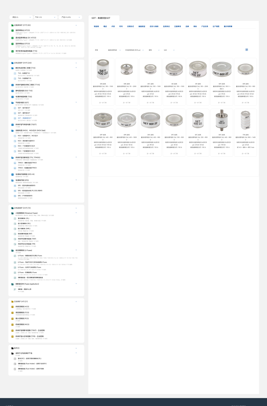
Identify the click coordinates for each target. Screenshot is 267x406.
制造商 (96, 26)
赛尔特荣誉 (228, 26)
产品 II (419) (66, 17)
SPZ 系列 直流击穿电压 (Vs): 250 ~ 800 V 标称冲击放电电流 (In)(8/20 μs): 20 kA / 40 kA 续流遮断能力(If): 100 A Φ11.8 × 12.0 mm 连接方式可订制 (198, 143)
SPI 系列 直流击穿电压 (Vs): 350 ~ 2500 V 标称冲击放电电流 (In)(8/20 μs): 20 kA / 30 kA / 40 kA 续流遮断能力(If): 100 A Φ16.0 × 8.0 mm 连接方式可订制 (198, 92)
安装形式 (130, 26)
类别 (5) (15, 17)
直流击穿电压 (112, 50)
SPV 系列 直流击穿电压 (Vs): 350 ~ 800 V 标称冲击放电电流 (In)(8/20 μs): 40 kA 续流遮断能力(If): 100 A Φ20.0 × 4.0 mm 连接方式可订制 (174, 143)
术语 (113, 26)
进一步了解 (103, 103)
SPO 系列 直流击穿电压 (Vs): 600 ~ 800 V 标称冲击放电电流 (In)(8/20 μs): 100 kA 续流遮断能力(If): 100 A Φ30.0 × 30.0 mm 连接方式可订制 (221, 143)
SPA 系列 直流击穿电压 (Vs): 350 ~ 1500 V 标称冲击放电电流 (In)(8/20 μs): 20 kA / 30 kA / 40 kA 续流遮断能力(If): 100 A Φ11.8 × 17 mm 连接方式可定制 (103, 92)
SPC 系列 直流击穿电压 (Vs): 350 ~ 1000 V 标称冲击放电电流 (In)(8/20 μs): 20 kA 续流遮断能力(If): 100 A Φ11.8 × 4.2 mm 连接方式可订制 (150, 92)
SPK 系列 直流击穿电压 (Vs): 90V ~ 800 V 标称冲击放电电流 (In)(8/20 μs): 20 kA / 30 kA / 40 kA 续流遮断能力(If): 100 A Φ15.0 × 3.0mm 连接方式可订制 (245, 92)
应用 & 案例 (154, 26)
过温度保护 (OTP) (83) (22, 25)
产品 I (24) (38, 17)
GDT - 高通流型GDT (101, 18)
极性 (150, 50)
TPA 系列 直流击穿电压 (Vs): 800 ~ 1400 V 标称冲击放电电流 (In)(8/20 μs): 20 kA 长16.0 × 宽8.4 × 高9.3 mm (246, 141)
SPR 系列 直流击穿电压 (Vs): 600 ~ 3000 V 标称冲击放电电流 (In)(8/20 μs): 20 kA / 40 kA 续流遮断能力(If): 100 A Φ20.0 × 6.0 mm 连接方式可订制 (127, 143)
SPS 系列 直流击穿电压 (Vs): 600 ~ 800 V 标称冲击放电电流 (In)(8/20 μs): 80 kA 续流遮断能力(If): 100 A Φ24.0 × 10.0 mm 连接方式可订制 (150, 143)
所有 (96, 50)
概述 (105, 26)
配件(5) (16, 348)
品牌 (187, 26)
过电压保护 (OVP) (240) (22, 63)
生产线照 (216, 26)
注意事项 (177, 26)
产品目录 (204, 26)
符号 (121, 26)
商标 (195, 26)
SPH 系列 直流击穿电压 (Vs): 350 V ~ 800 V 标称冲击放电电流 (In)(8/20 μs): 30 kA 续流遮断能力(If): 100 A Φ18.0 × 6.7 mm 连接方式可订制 (222, 92)
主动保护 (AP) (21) (21, 301)
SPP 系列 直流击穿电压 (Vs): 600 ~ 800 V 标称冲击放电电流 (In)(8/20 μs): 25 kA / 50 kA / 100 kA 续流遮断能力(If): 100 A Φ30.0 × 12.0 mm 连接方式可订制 (103, 143)
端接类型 (142, 26)
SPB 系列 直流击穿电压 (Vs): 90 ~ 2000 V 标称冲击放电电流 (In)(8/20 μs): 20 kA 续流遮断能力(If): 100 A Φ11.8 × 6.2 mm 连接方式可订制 (126, 92)
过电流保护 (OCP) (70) (22, 208)
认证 (165, 50)
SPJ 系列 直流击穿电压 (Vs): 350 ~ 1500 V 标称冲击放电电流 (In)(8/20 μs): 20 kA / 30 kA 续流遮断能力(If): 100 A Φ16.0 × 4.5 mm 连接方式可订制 (174, 92)
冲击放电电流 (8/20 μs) (132, 50)
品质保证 (166, 26)
